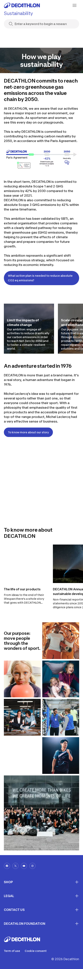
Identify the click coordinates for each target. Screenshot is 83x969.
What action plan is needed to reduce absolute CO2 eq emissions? (40, 278)
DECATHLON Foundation (24, 924)
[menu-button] (74, 5)
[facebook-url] (7, 866)
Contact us (14, 910)
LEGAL (9, 896)
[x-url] (15, 866)
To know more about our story (28, 432)
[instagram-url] (32, 866)
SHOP (8, 882)
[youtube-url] (24, 866)
